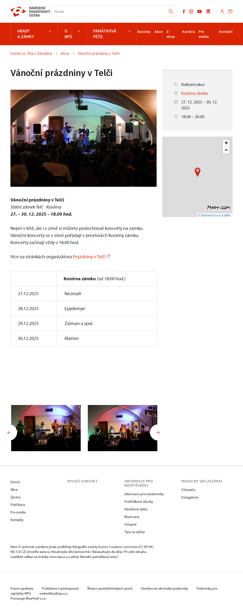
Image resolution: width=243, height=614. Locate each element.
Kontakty (16, 519)
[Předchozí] (9, 432)
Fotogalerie (189, 497)
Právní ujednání (22, 588)
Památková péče (104, 33)
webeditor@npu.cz (53, 593)
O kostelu (188, 489)
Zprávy (15, 497)
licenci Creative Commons (118, 546)
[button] (198, 172)
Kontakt (226, 31)
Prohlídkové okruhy (138, 501)
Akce (158, 31)
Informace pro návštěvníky (144, 494)
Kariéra (188, 31)
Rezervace (132, 516)
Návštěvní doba (135, 509)
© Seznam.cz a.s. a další (214, 215)
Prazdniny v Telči (89, 256)
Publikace (17, 504)
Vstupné (130, 524)
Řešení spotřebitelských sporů (110, 588)
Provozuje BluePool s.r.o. (28, 598)
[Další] (158, 432)
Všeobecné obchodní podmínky (165, 588)
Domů (15, 482)
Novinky (144, 31)
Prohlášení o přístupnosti (61, 588)
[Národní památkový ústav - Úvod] (30, 11)
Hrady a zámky (25, 33)
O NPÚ (68, 33)
